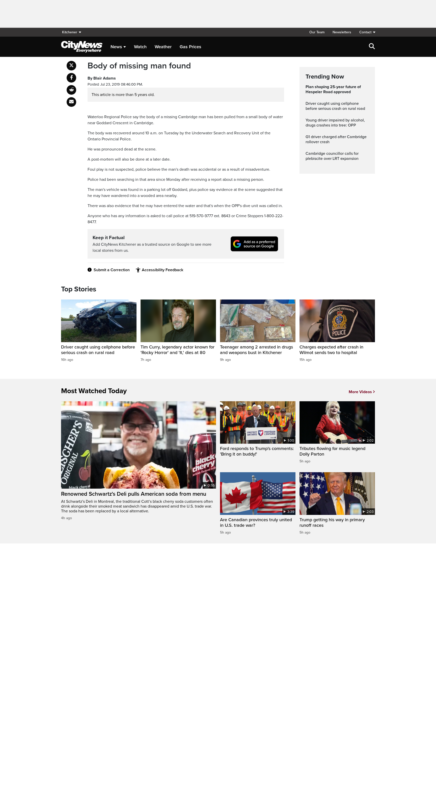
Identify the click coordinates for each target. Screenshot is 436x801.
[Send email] (71, 102)
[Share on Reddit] (71, 90)
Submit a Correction (112, 269)
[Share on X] (71, 65)
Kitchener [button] (69, 32)
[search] (372, 46)
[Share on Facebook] (71, 78)
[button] (365, 32)
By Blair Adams (102, 78)
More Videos (360, 391)
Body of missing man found (139, 66)
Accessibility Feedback (162, 269)
